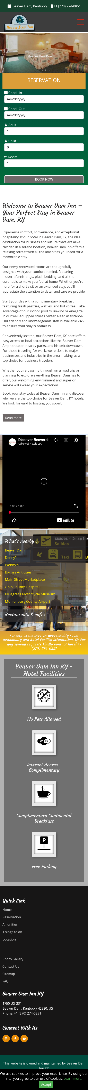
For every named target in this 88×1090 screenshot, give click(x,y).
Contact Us (10, 966)
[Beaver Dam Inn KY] (19, 23)
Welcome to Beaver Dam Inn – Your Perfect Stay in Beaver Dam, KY (42, 212)
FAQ (5, 981)
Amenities (10, 924)
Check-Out (16, 109)
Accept (46, 1084)
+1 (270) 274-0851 (56, 646)
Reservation (11, 917)
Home (7, 909)
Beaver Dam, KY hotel (59, 336)
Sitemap (8, 973)
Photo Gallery (12, 959)
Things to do (12, 932)
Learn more (72, 1078)
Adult (12, 125)
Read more (13, 418)
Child (12, 141)
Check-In (15, 92)
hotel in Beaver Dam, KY (48, 237)
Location (9, 939)
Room (12, 157)
